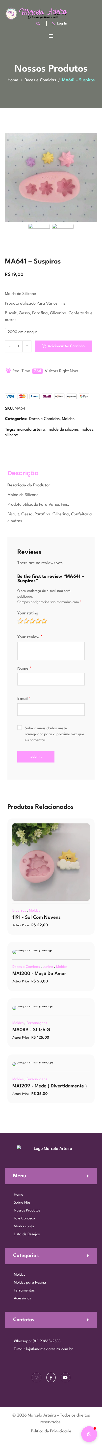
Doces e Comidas (40, 80)
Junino (48, 967)
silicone (11, 435)
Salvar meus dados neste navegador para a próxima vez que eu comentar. (54, 734)
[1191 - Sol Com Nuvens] (51, 862)
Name (24, 668)
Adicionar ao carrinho (66, 346)
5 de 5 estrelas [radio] (44, 621)
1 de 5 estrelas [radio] (20, 621)
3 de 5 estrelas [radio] (32, 621)
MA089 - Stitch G (31, 1029)
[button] (89, 1434)
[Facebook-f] (51, 1377)
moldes (86, 429)
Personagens (36, 1023)
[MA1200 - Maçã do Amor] (51, 952)
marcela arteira (31, 429)
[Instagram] (36, 1377)
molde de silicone (63, 429)
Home (13, 80)
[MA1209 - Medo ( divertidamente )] (51, 1064)
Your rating (27, 613)
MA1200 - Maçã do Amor (39, 973)
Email (24, 699)
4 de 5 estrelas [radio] (38, 621)
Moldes (68, 419)
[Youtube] (65, 1377)
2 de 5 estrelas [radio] (26, 621)
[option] (51, 177)
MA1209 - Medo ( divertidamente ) (49, 1086)
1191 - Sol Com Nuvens (36, 917)
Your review (30, 637)
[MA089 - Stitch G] (51, 1008)
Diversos (19, 911)
